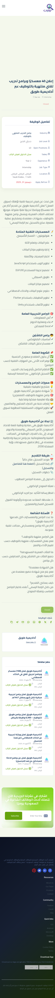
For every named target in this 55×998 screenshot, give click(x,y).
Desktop (50, 935)
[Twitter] (39, 870)
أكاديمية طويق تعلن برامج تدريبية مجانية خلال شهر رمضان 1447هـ (25, 695)
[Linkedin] (45, 870)
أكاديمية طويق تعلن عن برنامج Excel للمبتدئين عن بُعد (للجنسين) (24, 759)
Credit (51, 909)
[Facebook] (50, 870)
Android (50, 928)
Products (49, 890)
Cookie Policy (48, 947)
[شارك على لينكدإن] (34, 622)
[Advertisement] (27, 44)
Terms (50, 951)
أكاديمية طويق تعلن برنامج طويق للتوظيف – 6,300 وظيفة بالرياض (25, 716)
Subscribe (15, 816)
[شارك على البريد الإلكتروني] (22, 622)
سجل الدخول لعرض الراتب (20, 154)
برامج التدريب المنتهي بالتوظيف (21, 134)
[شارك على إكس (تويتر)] (45, 622)
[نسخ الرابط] (11, 622)
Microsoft (49, 932)
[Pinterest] (34, 870)
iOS (52, 924)
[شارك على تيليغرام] (17, 622)
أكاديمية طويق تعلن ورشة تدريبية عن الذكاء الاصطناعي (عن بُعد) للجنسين (25, 738)
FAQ (51, 913)
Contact (50, 894)
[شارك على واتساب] (28, 622)
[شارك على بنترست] (39, 622)
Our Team (49, 886)
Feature (50, 905)
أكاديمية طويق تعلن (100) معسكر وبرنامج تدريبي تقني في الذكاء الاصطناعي (25, 674)
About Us (49, 883)
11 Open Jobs (31, 642)
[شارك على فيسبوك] (51, 622)
